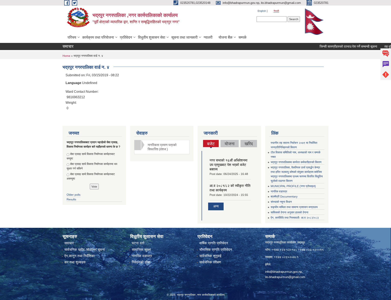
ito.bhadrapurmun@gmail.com (285, 277)
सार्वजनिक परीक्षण (210, 262)
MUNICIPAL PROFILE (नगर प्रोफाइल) (293, 186)
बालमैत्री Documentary (284, 196)
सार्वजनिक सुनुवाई (210, 256)
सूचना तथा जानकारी (184, 37)
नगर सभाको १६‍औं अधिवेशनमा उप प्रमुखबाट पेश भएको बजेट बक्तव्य (228, 164)
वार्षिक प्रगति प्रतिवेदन (213, 243)
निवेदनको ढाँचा (141, 262)
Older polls (73, 194)
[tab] (161, 147)
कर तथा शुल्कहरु (75, 262)
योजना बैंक (225, 37)
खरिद (249, 143)
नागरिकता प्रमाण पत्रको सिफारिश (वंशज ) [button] (162, 147)
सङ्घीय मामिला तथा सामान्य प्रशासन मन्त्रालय (294, 207)
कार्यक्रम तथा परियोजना (98, 37)
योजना (230, 143)
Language (73, 83)
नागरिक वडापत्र (279, 191)
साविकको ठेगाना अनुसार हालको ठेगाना (289, 212)
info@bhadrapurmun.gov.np (283, 271)
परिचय (72, 37)
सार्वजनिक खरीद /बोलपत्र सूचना (84, 250)
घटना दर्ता (138, 243)
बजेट (210, 144)
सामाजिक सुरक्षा (141, 250)
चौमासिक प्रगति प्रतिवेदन (215, 250)
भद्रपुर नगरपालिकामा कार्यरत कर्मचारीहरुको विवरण (296, 162)
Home (66, 55)
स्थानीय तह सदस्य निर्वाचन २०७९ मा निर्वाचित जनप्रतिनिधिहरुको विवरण (294, 145)
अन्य (216, 206)
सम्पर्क (242, 37)
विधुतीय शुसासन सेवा (151, 37)
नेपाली (276, 11)
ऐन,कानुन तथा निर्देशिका (79, 256)
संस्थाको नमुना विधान (281, 201)
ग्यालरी (208, 37)
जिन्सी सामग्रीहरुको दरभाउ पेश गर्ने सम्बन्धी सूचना (340, 46)
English (262, 11)
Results (71, 199)
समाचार (69, 243)
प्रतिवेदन (126, 37)
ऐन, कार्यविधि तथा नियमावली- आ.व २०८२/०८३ (295, 217)
